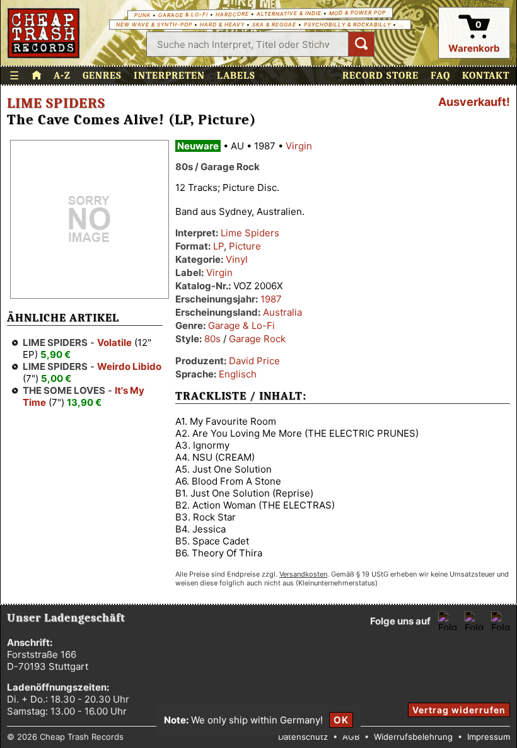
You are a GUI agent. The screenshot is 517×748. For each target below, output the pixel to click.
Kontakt (485, 75)
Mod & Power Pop (357, 12)
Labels (236, 75)
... (401, 24)
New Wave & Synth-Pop (154, 24)
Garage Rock (257, 339)
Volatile (114, 342)
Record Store (380, 75)
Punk (142, 15)
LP (218, 246)
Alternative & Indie (289, 13)
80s (212, 339)
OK (341, 720)
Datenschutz (303, 737)
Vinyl (237, 259)
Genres (102, 75)
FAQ (440, 75)
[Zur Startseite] (37, 75)
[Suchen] (361, 44)
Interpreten (169, 75)
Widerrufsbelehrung (413, 737)
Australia (282, 312)
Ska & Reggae (274, 24)
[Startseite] (44, 33)
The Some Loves (64, 390)
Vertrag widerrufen (459, 710)
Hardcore (232, 14)
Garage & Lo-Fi (183, 14)
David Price (254, 361)
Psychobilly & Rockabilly (347, 24)
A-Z (62, 75)
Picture (245, 246)
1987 (271, 299)
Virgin (299, 146)
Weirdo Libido (129, 366)
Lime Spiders (56, 103)
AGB (350, 737)
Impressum (488, 737)
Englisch (238, 374)
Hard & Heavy (222, 24)
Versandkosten (303, 574)
